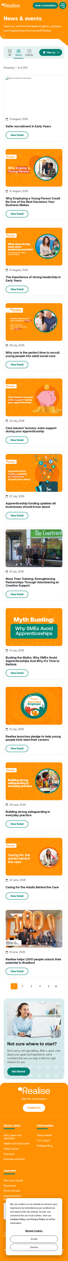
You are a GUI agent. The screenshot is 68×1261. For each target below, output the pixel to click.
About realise (44, 1135)
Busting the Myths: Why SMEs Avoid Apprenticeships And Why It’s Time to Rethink (32, 661)
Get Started (18, 1071)
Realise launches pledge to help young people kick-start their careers (33, 738)
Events (29, 54)
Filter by (50, 52)
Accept (34, 1239)
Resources (10, 1185)
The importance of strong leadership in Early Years (33, 278)
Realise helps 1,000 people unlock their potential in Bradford (33, 960)
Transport (9, 1154)
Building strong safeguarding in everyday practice (28, 813)
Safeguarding (44, 1145)
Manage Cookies (34, 1231)
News (18, 54)
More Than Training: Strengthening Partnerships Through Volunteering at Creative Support (32, 582)
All (9, 54)
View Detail (17, 135)
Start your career (13, 1180)
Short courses (12, 1190)
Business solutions (14, 1159)
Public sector (11, 1148)
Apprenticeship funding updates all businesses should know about (31, 505)
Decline (34, 1247)
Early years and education (12, 1137)
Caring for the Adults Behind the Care (32, 887)
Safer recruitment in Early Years (28, 126)
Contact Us (34, 1107)
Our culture (43, 1140)
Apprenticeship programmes (12, 1197)
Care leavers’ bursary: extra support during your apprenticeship (31, 429)
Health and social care (16, 1143)
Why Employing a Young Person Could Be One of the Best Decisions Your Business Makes (33, 202)
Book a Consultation (45, 5)
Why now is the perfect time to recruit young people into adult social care (32, 354)
